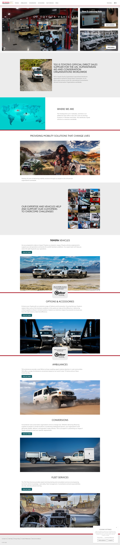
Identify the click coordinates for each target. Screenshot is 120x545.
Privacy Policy (17, 538)
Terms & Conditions (36, 538)
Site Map (10, 538)
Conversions (32, 3)
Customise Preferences (109, 537)
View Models (111, 47)
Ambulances (24, 3)
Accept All (110, 540)
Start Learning (110, 25)
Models (17, 3)
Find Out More (27, 252)
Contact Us (4, 538)
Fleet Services (50, 3)
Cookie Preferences (25, 538)
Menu (57, 3)
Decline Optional (102, 540)
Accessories (41, 3)
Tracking (109, 3)
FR (116, 3)
